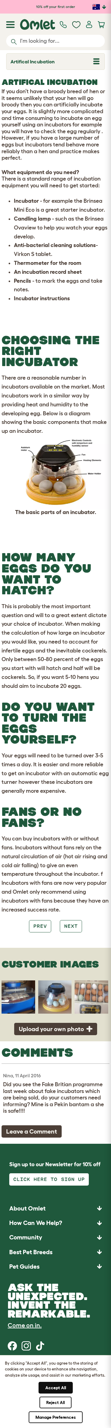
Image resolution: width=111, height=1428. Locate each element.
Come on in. (25, 1325)
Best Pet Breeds (30, 1252)
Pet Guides (24, 1266)
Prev (40, 926)
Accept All (55, 1387)
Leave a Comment (31, 1131)
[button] (55, 1266)
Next (71, 926)
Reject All (55, 1402)
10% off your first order (55, 7)
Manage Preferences (55, 1417)
